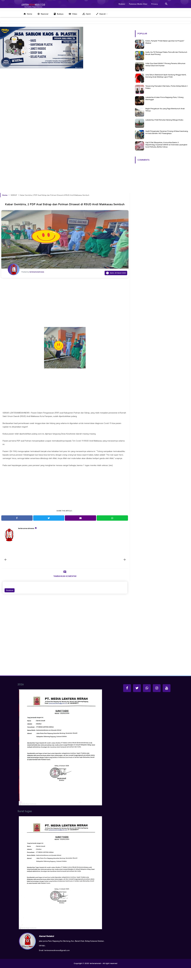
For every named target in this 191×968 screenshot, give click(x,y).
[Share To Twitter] (48, 518)
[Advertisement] (65, 112)
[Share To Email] (80, 518)
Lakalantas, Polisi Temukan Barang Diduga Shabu (164, 120)
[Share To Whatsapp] (112, 518)
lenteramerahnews (26, 528)
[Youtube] (166, 688)
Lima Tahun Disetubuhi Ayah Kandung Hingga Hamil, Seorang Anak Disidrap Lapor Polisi (165, 76)
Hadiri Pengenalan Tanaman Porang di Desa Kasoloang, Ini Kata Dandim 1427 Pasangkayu (166, 132)
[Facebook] (127, 688)
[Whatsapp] (147, 688)
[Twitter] (137, 688)
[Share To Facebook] (17, 518)
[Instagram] (157, 688)
